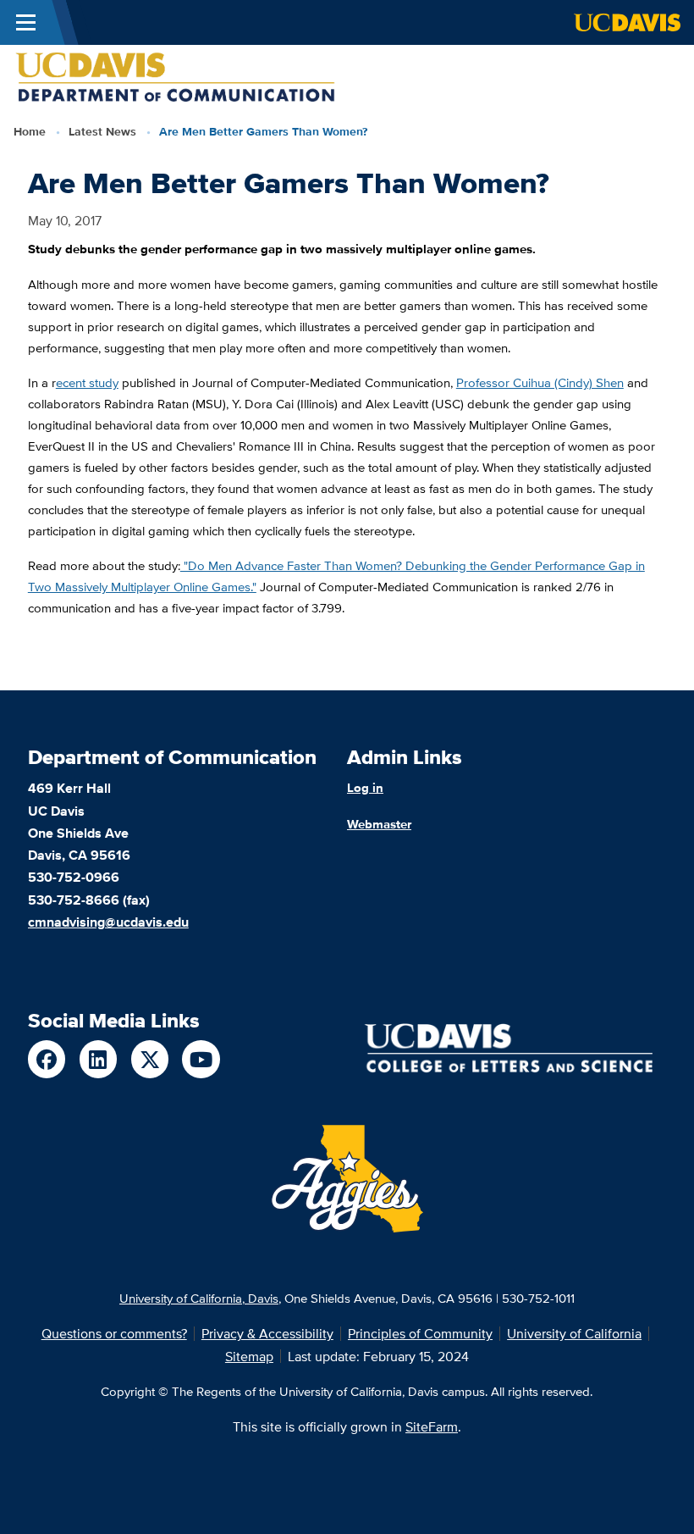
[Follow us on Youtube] (201, 1059)
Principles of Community (420, 1333)
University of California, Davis (198, 1297)
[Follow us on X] (150, 1059)
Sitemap (249, 1356)
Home (30, 132)
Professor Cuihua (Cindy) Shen (540, 382)
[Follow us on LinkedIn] (99, 1059)
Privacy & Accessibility (267, 1333)
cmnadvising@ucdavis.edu (108, 921)
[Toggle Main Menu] (26, 22)
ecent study (87, 382)
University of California (574, 1333)
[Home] (176, 76)
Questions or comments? (114, 1333)
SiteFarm (431, 1426)
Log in (365, 787)
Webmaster (379, 823)
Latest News (102, 132)
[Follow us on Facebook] (47, 1059)
